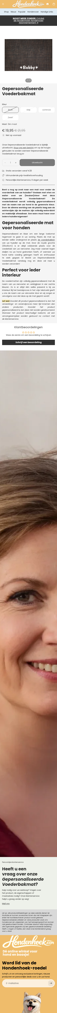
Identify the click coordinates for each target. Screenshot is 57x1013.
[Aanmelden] (51, 983)
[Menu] (3, 4)
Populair (21, 11)
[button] (48, 4)
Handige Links (47, 11)
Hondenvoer (33, 11)
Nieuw (13, 11)
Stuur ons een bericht (24, 147)
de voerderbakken (46, 239)
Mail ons (6, 903)
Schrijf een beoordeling (29, 342)
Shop (6, 11)
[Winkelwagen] (54, 4)
